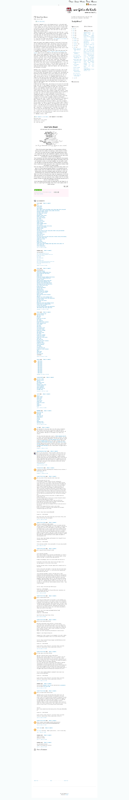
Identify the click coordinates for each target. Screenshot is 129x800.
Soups (85, 64)
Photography (91, 55)
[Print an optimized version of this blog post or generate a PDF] (38, 190)
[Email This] (54, 192)
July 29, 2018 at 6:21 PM (41, 424)
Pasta (88, 53)
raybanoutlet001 (40, 377)
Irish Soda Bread (76, 55)
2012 (74, 32)
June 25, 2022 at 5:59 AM (41, 724)
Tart (89, 66)
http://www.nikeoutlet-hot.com (43, 253)
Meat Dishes (91, 50)
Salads (89, 60)
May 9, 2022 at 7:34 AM (41, 545)
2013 (74, 30)
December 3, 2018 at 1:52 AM (42, 448)
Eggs (84, 44)
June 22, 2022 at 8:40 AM (41, 717)
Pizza (85, 57)
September (76, 43)
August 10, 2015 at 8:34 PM (42, 265)
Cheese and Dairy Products (89, 36)
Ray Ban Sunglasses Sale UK (54, 439)
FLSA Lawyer (39, 730)
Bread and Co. (89, 34)
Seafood (85, 62)
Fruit (85, 46)
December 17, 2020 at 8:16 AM (42, 473)
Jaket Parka (40, 362)
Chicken (85, 37)
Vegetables (87, 69)
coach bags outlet (40, 260)
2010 (74, 35)
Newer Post (36, 780)
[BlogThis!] (55, 192)
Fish (93, 44)
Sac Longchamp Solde (43, 440)
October (75, 42)
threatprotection (40, 467)
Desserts (86, 43)
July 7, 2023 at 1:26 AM (41, 732)
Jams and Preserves (89, 49)
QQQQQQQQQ (38, 410)
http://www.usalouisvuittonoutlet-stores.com (45, 261)
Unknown (38, 203)
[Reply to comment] (47, 203)
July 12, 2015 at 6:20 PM (41, 247)
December (75, 38)
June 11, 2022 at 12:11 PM (42, 680)
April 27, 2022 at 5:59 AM (42, 519)
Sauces (93, 60)
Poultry (88, 57)
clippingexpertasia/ (40, 463)
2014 (74, 28)
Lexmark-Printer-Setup (41, 476)
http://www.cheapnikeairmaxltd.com (43, 262)
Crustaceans (86, 40)
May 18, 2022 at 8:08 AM (41, 616)
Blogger (67, 794)
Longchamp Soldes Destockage (42, 445)
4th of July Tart (76, 73)
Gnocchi (85, 47)
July (75, 47)
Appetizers (87, 32)
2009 (74, 37)
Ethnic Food (89, 44)
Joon (37, 427)
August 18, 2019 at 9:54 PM (42, 464)
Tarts (93, 66)
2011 (74, 33)
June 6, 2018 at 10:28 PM (41, 407)
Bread (38, 193)
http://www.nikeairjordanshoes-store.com (45, 254)
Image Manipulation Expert (42, 451)
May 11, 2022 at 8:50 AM (41, 592)
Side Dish (91, 62)
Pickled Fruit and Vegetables (89, 56)
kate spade (39, 256)
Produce (92, 57)
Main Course (86, 50)
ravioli (88, 70)
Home (51, 780)
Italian (91, 47)
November (75, 40)
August (75, 45)
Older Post (66, 780)
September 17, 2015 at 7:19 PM (42, 309)
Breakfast (41, 193)
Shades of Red (76, 68)
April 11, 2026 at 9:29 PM (42, 739)
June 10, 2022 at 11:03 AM (42, 648)
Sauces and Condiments (89, 61)
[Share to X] (57, 192)
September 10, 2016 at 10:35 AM (43, 374)
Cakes (92, 35)
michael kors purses (40, 255)
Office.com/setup (40, 471)
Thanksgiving (86, 67)
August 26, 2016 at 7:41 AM (42, 356)
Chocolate (92, 37)
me (68, 793)
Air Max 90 (39, 263)
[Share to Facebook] (58, 192)
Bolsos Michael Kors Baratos (47, 441)
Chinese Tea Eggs (76, 67)
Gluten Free (91, 46)
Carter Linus (39, 727)
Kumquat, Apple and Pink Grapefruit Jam (77, 49)
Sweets (85, 66)
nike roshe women (40, 257)
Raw (84, 58)
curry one (38, 259)
